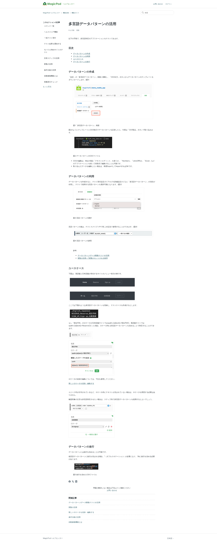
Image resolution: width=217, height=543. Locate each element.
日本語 (170, 538)
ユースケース (78, 59)
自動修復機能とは (51, 76)
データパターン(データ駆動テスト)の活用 (93, 255)
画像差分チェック (51, 82)
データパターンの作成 (81, 53)
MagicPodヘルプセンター (51, 13)
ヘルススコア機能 (51, 32)
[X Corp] (73, 481)
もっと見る (47, 87)
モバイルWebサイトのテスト (53, 51)
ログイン (168, 4)
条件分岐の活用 (50, 70)
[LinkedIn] (76, 481)
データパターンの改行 (81, 62)
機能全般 (66, 13)
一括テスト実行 (50, 38)
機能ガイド (75, 13)
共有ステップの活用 (51, 58)
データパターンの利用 (81, 56)
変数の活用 (48, 64)
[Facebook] (70, 481)
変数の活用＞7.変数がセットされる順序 (93, 258)
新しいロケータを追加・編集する (81, 383)
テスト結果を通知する (52, 44)
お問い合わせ (158, 4)
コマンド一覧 (49, 26)
